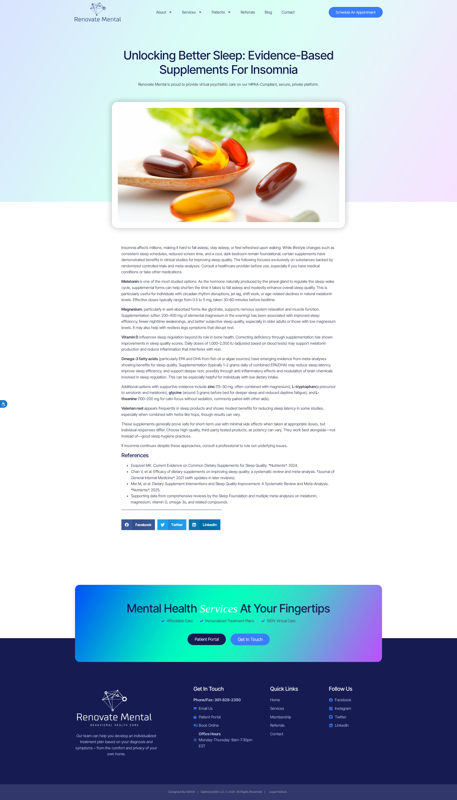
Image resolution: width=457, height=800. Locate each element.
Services (189, 12)
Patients (218, 12)
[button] (138, 524)
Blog (268, 12)
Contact (288, 12)
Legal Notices (278, 792)
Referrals (248, 12)
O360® (190, 792)
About (161, 12)
